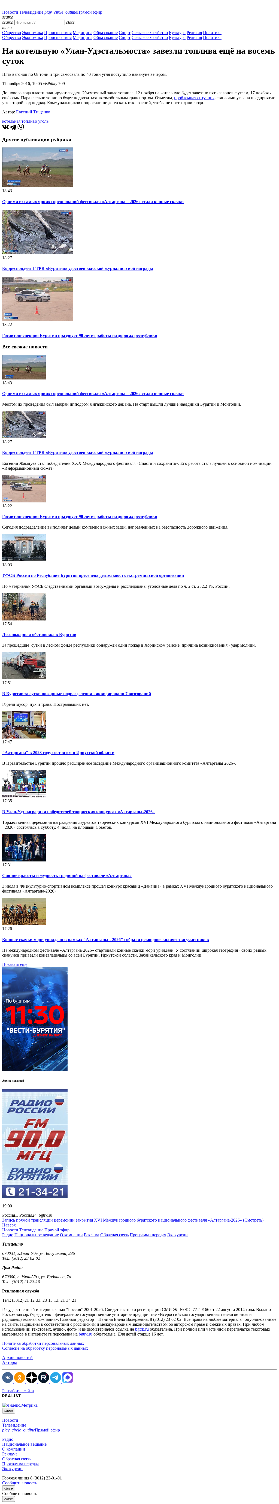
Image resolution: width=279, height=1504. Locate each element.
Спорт (125, 32)
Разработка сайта (18, 1390)
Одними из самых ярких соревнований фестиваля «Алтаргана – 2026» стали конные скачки (93, 201)
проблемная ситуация (194, 97)
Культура (177, 32)
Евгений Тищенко (33, 112)
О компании (71, 1234)
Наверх (9, 1225)
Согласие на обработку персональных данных (45, 1348)
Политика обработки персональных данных (43, 1343)
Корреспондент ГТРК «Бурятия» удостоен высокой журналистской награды (77, 268)
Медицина (82, 32)
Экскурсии (177, 1234)
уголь (43, 121)
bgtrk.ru (142, 1329)
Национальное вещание (36, 1234)
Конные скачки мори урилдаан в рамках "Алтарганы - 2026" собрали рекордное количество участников (105, 939)
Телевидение (31, 12)
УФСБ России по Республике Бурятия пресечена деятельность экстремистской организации (93, 575)
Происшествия (58, 32)
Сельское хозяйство (150, 32)
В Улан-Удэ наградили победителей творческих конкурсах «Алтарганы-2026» (78, 811)
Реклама (91, 1234)
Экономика (32, 32)
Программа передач (148, 1234)
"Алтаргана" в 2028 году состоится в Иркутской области (58, 752)
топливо (29, 121)
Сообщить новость (19, 1483)
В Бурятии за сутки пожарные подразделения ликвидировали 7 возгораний (76, 693)
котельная (11, 121)
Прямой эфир (73, 12)
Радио (7, 1234)
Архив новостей (17, 1357)
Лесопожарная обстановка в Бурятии (39, 634)
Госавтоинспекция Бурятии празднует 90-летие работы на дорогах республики (79, 335)
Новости (10, 12)
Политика (212, 32)
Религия (194, 32)
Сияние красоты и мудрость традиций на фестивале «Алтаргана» (67, 875)
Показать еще (14, 964)
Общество (11, 32)
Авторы (9, 1362)
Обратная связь (114, 1234)
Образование (105, 32)
